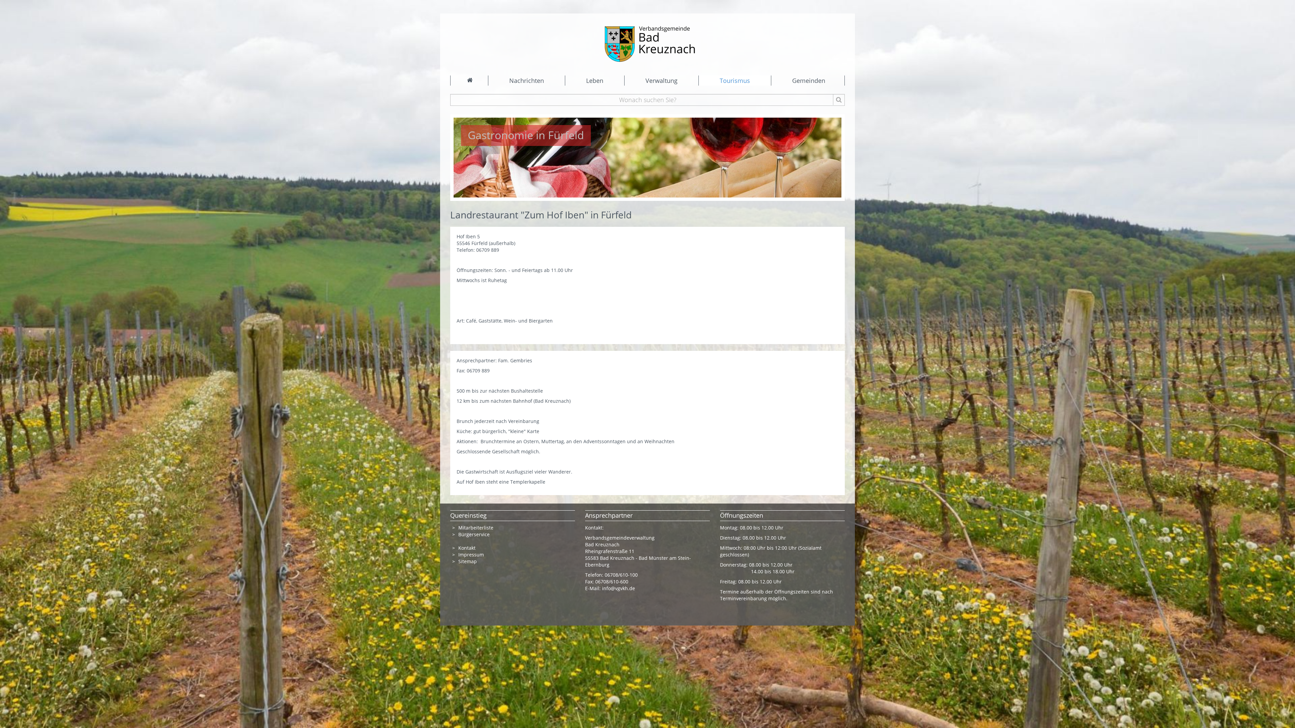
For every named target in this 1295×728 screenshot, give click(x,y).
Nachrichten (526, 81)
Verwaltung (661, 81)
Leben (594, 81)
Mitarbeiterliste (475, 527)
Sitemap (467, 561)
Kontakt (467, 548)
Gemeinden (808, 81)
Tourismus (735, 81)
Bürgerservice (474, 534)
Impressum (471, 554)
